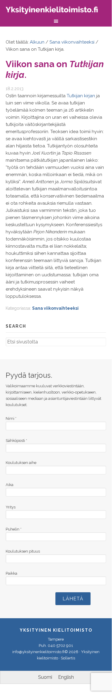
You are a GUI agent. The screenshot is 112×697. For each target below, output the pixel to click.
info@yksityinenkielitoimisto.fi (38, 652)
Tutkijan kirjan (81, 95)
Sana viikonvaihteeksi (55, 308)
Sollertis (68, 658)
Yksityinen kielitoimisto (56, 11)
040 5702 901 (60, 645)
